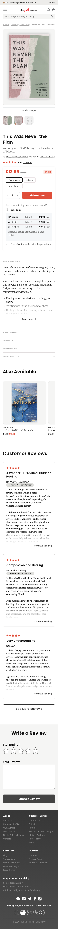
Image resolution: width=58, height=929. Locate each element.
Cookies (33, 855)
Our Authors (9, 827)
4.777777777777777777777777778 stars (9, 162)
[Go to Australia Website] (30, 911)
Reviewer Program (12, 866)
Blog (5, 855)
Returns (32, 827)
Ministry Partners (37, 835)
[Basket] (53, 10)
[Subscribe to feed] (18, 898)
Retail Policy (35, 838)
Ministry (14, 24)
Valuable (8, 427)
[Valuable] (24, 402)
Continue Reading (43, 545)
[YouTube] (23, 898)
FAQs (31, 842)
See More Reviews (29, 709)
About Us (7, 820)
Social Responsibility (13, 883)
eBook (29, 180)
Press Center (9, 870)
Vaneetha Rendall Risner (17, 156)
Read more (27, 319)
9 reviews (27, 162)
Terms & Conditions (39, 862)
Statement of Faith (12, 824)
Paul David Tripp (47, 156)
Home (6, 24)
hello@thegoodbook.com (20, 905)
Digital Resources (11, 862)
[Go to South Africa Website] (42, 911)
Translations (9, 859)
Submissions (9, 831)
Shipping (33, 824)
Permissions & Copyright (41, 831)
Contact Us (34, 820)
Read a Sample (29, 110)
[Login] (48, 10)
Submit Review (29, 799)
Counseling (25, 24)
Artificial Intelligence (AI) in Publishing (21, 890)
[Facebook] (34, 898)
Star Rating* (11, 744)
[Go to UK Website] (17, 911)
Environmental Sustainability (17, 886)
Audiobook (14, 186)
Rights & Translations (13, 835)
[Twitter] (29, 898)
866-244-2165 (43, 905)
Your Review (11, 762)
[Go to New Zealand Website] (36, 911)
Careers (7, 838)
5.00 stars (13, 468)
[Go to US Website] (23, 911)
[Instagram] (39, 898)
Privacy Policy (35, 859)
